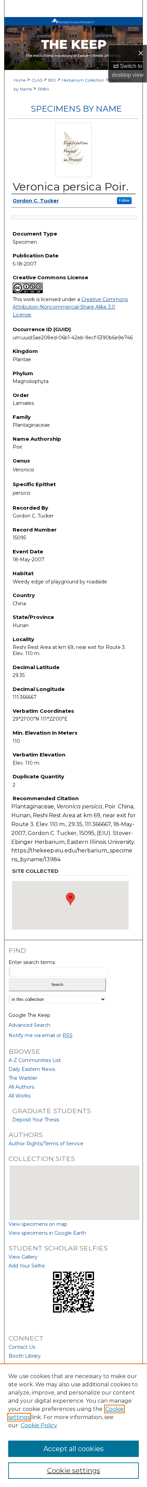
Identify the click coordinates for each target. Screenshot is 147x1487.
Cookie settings (73, 1471)
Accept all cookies (73, 1449)
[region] (73, 1425)
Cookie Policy (39, 1425)
